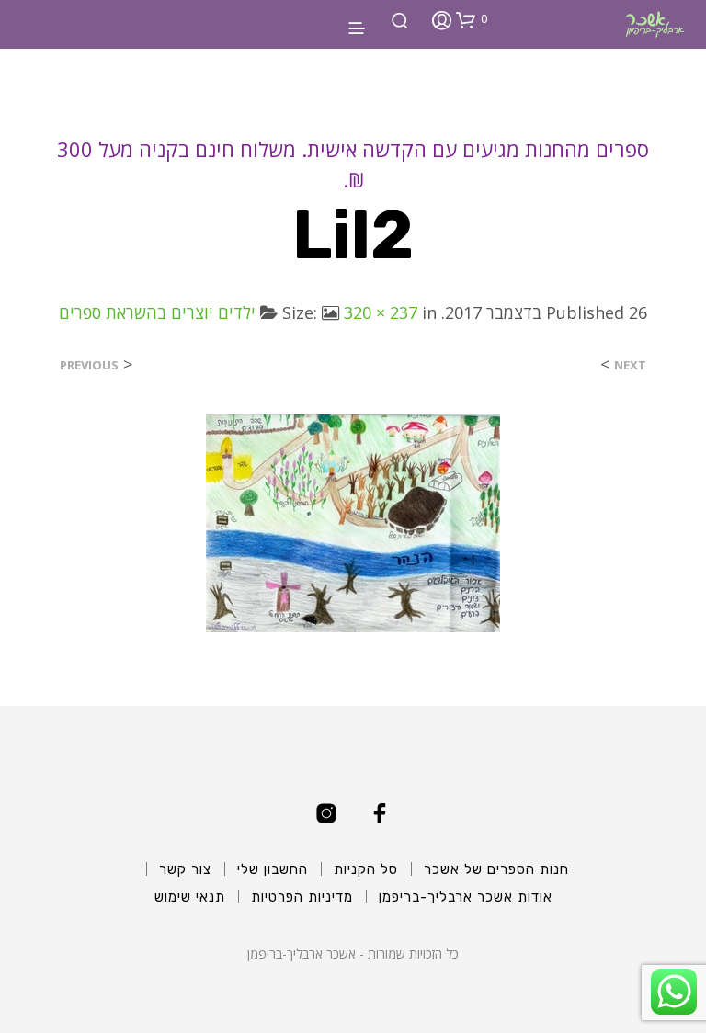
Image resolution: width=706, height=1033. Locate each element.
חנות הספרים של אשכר (496, 869)
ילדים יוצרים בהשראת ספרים (157, 312)
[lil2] (353, 522)
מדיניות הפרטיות (302, 897)
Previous (89, 365)
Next (630, 365)
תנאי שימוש (189, 897)
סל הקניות (366, 869)
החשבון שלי (272, 869)
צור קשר (185, 869)
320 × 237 (380, 312)
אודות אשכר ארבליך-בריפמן (465, 897)
